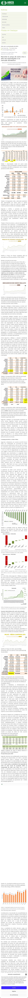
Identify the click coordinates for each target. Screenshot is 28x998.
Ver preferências (14, 995)
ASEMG (4, 42)
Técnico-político (6, 24)
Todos (3, 27)
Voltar (24, 52)
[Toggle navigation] (25, 3)
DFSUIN (4, 40)
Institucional (5, 16)
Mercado (4, 22)
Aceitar (14, 987)
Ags (3, 37)
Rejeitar (14, 991)
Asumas (4, 34)
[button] (26, 974)
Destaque (4, 13)
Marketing (4, 19)
